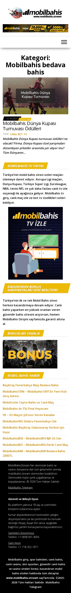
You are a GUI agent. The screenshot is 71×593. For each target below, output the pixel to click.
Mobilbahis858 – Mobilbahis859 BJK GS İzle (32, 438)
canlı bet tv (18, 134)
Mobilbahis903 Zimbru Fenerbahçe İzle (30, 421)
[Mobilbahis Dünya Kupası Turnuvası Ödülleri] (35, 95)
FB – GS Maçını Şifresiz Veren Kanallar (29, 415)
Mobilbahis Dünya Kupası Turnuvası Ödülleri (29, 126)
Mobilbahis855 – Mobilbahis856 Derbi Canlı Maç (35, 445)
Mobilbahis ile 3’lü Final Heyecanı (25, 409)
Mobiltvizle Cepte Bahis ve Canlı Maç (28, 402)
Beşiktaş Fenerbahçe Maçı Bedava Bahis (31, 385)
